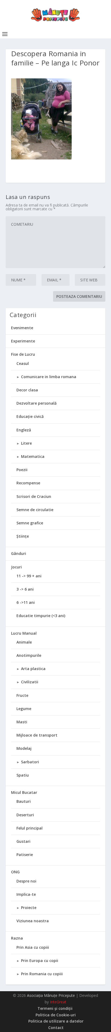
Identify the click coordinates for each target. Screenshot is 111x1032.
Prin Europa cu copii (39, 960)
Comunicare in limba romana (48, 376)
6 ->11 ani (25, 602)
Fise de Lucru (23, 354)
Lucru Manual (24, 633)
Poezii (21, 469)
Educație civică (30, 416)
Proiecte (28, 907)
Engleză (23, 429)
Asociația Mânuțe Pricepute (51, 995)
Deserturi (25, 814)
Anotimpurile (28, 655)
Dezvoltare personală (36, 403)
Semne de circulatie (34, 509)
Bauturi (23, 801)
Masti (21, 721)
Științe (22, 536)
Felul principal (29, 828)
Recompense (28, 482)
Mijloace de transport (36, 735)
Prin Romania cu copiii (42, 973)
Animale (24, 642)
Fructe (22, 695)
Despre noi (26, 881)
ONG (15, 871)
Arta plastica (33, 668)
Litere (26, 443)
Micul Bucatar (24, 792)
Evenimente (22, 327)
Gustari (23, 841)
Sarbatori (30, 761)
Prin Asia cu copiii (32, 947)
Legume (23, 708)
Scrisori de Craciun (33, 496)
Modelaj (24, 748)
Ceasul (22, 363)
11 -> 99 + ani (28, 575)
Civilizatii (29, 681)
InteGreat (58, 1001)
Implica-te (26, 894)
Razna (17, 938)
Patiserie (24, 854)
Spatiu (22, 775)
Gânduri (18, 553)
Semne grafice (29, 522)
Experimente (23, 341)
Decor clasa (27, 389)
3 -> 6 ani (25, 589)
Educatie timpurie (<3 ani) (40, 615)
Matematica (32, 456)
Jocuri (16, 567)
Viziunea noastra (32, 920)
